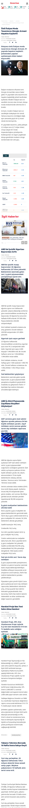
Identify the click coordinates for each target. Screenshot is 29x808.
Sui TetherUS (5, 193)
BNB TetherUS (6, 175)
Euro (17, 6)
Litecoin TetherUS (4, 187)
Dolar (11, 6)
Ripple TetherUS (4, 199)
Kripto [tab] (6, 155)
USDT (3, 204)
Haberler (12, 21)
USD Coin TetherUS (5, 210)
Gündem (18, 21)
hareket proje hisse (16, 735)
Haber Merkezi (5, 37)
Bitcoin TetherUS (4, 163)
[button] (22, 243)
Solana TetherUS (4, 181)
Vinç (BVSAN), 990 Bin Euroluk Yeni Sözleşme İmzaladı (13, 238)
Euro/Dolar (24, 6)
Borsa (5, 6)
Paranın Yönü (4, 21)
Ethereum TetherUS (5, 170)
